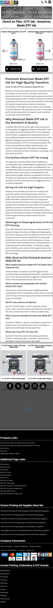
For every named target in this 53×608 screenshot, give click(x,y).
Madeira (3, 595)
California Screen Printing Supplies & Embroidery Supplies (24, 519)
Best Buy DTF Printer (7, 491)
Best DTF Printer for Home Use (11, 494)
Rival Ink (3, 451)
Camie (2, 589)
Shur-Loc (3, 586)
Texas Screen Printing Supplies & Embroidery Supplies (22, 515)
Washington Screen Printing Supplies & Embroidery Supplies (25, 530)
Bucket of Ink (5, 467)
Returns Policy (6, 546)
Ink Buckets (4, 464)
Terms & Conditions (8, 550)
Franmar (3, 580)
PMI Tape (3, 583)
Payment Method (21, 546)
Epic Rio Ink (4, 448)
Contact (22, 550)
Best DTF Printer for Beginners (11, 488)
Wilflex (3, 602)
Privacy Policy (35, 546)
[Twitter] (18, 386)
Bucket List (4, 478)
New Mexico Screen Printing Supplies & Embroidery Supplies (25, 511)
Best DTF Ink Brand (7, 483)
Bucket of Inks (5, 472)
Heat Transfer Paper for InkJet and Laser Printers (17, 443)
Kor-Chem (4, 577)
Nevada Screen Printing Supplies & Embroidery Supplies (23, 523)
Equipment (4, 574)
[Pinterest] (26, 386)
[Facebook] (10, 386)
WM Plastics (5, 571)
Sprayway (4, 592)
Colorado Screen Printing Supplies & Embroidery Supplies (24, 534)
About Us (30, 550)
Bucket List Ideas (6, 480)
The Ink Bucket (5, 475)
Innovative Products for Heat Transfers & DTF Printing (19, 445)
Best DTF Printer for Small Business (13, 486)
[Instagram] (34, 386)
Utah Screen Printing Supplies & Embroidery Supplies (22, 526)
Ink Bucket (4, 470)
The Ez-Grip (4, 599)
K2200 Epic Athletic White (10, 453)
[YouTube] (43, 386)
